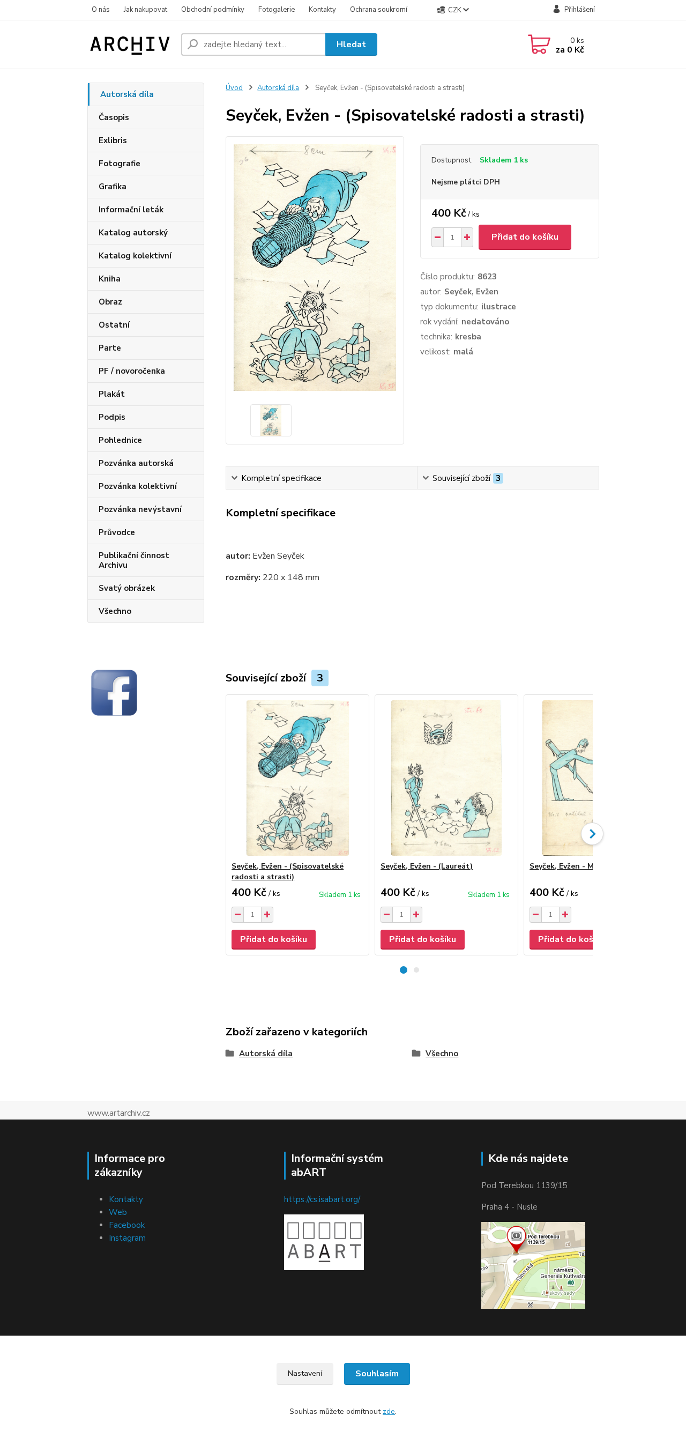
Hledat (351, 44)
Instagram (127, 1238)
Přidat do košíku (524, 237)
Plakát (112, 394)
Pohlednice (120, 440)
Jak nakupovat (145, 9)
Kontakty (322, 9)
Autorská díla (127, 94)
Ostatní (114, 325)
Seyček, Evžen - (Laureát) (427, 866)
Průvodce (117, 532)
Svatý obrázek (127, 588)
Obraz (110, 302)
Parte (110, 348)
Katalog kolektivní (135, 255)
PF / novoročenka (132, 371)
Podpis (112, 417)
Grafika (112, 186)
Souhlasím (377, 1374)
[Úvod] (130, 44)
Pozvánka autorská (136, 463)
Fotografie (119, 163)
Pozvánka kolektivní (138, 486)
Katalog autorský (133, 232)
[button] (403, 970)
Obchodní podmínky (212, 9)
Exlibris (113, 140)
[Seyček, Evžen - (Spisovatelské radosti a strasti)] (297, 778)
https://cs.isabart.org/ (322, 1199)
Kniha (110, 278)
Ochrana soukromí (378, 9)
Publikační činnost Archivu (134, 560)
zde (389, 1411)
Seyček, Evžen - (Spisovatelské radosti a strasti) (288, 871)
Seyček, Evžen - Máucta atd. (580, 866)
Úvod (234, 88)
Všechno (115, 611)
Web (118, 1212)
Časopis (114, 117)
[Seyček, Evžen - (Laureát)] (446, 778)
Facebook (127, 1225)
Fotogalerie (276, 9)
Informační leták (131, 209)
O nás (101, 9)
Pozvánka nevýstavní (140, 509)
